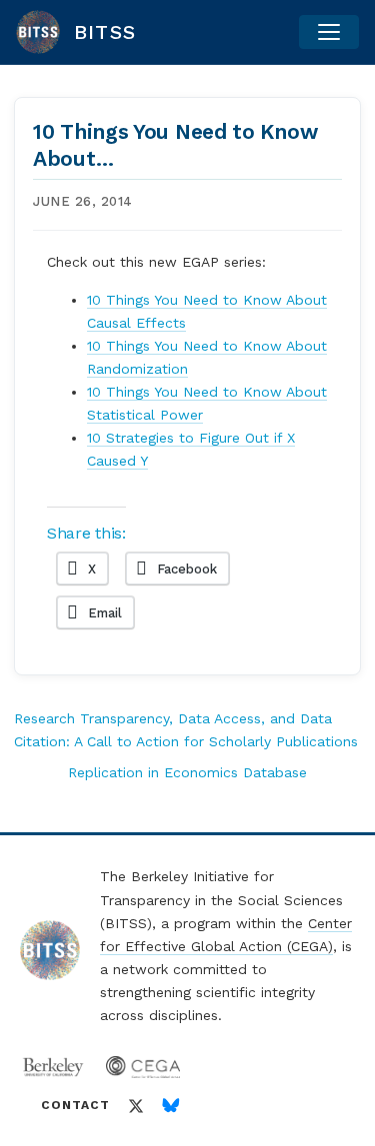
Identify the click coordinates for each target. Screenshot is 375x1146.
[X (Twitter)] (136, 1106)
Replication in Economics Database (187, 772)
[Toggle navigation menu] (329, 32)
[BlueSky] (171, 1106)
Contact (75, 1105)
